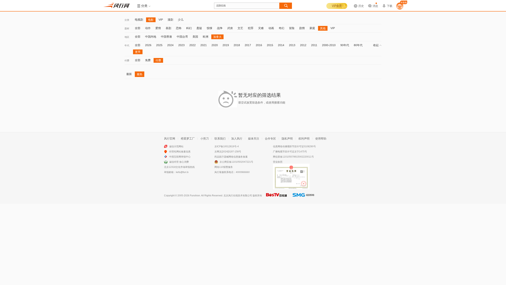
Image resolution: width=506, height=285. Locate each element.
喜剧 (168, 28)
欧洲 (205, 36)
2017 (248, 45)
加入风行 (236, 138)
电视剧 (139, 19)
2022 (192, 45)
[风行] (117, 5)
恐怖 (178, 28)
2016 (259, 45)
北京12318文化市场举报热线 (179, 167)
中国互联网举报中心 (180, 156)
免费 (148, 60)
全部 (137, 28)
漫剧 (170, 19)
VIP (161, 19)
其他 (323, 28)
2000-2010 (329, 45)
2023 (181, 45)
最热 (139, 74)
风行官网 (169, 138)
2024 (170, 45)
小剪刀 (204, 138)
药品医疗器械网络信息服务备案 (231, 156)
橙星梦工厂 (188, 138)
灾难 (261, 28)
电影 (151, 19)
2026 (148, 45)
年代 (127, 45)
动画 (271, 28)
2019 (226, 45)
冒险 (292, 28)
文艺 (240, 28)
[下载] (387, 3)
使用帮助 (320, 138)
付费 (127, 60)
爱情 (158, 28)
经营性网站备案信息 (180, 151)
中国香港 (166, 36)
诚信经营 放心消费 (179, 162)
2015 (270, 45)
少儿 (180, 19)
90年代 (344, 45)
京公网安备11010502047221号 (236, 162)
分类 (127, 20)
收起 (376, 45)
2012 (303, 45)
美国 (195, 36)
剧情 (302, 28)
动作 (148, 28)
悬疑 (199, 28)
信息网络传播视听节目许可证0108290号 (294, 146)
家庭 (312, 28)
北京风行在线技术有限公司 (238, 195)
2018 (237, 45)
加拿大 (217, 36)
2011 (314, 45)
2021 (203, 45)
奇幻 (281, 28)
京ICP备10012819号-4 (226, 146)
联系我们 (220, 138)
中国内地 (150, 36)
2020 (214, 45)
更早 (138, 51)
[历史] (357, 3)
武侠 (230, 28)
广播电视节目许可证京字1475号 (290, 151)
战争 (220, 28)
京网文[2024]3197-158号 (227, 151)
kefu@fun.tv (182, 172)
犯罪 (250, 28)
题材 (127, 28)
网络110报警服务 (223, 167)
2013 (292, 45)
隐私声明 (287, 138)
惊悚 (209, 28)
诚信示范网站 (176, 146)
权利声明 (304, 138)
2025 (159, 45)
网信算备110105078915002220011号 (293, 156)
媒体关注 (253, 138)
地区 (127, 37)
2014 (281, 45)
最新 (129, 74)
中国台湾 (182, 36)
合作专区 (270, 138)
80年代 (358, 45)
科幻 (189, 28)
